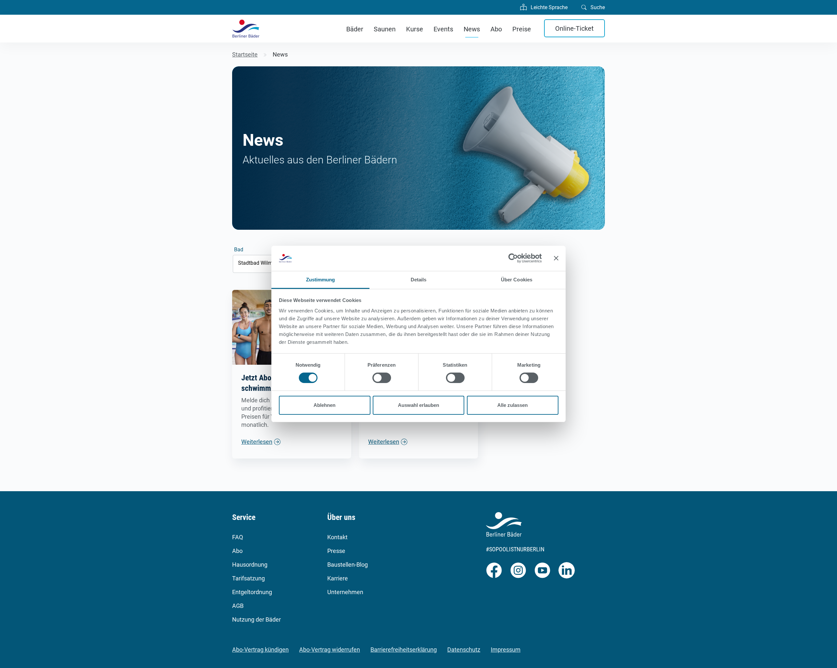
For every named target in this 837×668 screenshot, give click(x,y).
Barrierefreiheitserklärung (403, 649)
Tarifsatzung (248, 578)
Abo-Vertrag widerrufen (329, 649)
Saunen (385, 29)
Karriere (337, 578)
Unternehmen (345, 592)
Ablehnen (324, 405)
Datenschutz (463, 649)
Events (443, 29)
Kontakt (337, 537)
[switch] (381, 378)
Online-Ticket (574, 28)
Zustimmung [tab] (320, 279)
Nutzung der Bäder (256, 619)
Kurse (414, 29)
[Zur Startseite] (246, 28)
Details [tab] (419, 279)
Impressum (506, 649)
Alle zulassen (512, 405)
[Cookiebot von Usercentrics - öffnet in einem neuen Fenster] (513, 258)
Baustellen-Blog (347, 564)
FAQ (237, 537)
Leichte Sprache (548, 7)
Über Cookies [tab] (516, 279)
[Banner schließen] (556, 258)
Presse (336, 550)
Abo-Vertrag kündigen (260, 649)
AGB (238, 605)
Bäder (354, 29)
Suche (597, 7)
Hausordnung (249, 564)
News (472, 29)
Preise (521, 29)
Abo (496, 29)
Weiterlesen (256, 442)
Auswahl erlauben (418, 405)
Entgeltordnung (252, 592)
